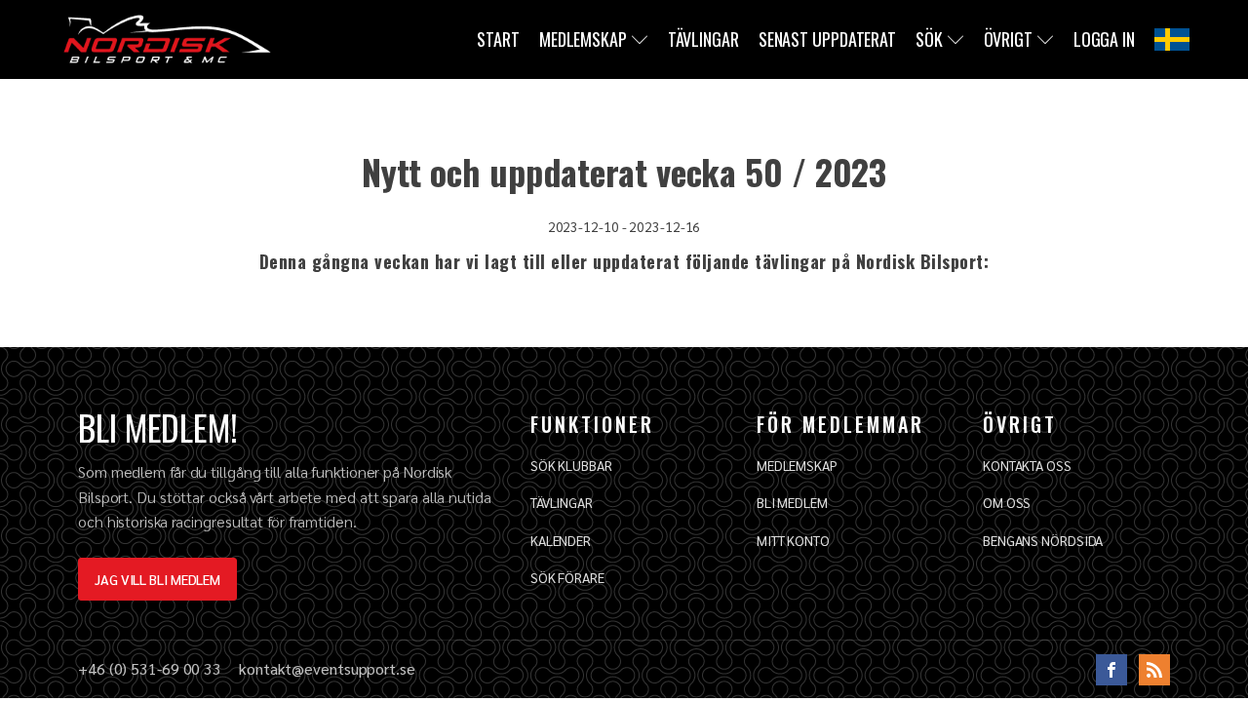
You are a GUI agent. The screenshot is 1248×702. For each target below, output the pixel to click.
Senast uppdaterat (827, 39)
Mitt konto (793, 540)
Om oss (1007, 502)
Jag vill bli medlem (157, 579)
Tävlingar (703, 39)
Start (498, 39)
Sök (929, 39)
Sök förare (567, 577)
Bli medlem (792, 502)
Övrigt (1008, 39)
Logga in (1104, 39)
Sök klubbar (571, 465)
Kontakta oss (1027, 465)
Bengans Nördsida (1043, 540)
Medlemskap (583, 39)
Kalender (560, 540)
